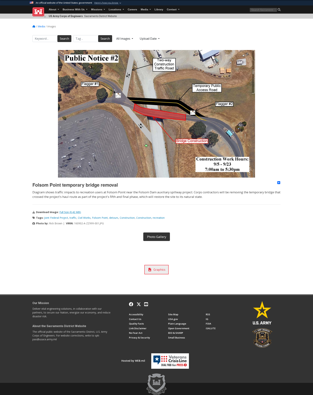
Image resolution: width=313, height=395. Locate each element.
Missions (97, 9)
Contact (172, 9)
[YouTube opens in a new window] (146, 304)
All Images (123, 39)
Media (145, 9)
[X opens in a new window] (139, 304)
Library (159, 9)
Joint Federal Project (56, 217)
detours (113, 217)
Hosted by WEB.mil (133, 360)
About (53, 9)
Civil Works (84, 217)
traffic (73, 217)
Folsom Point (100, 217)
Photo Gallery (156, 237)
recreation (159, 217)
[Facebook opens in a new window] (131, 304)
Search (64, 39)
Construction (127, 217)
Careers (132, 9)
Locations (115, 9)
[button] (108, 3)
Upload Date (148, 39)
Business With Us (74, 9)
